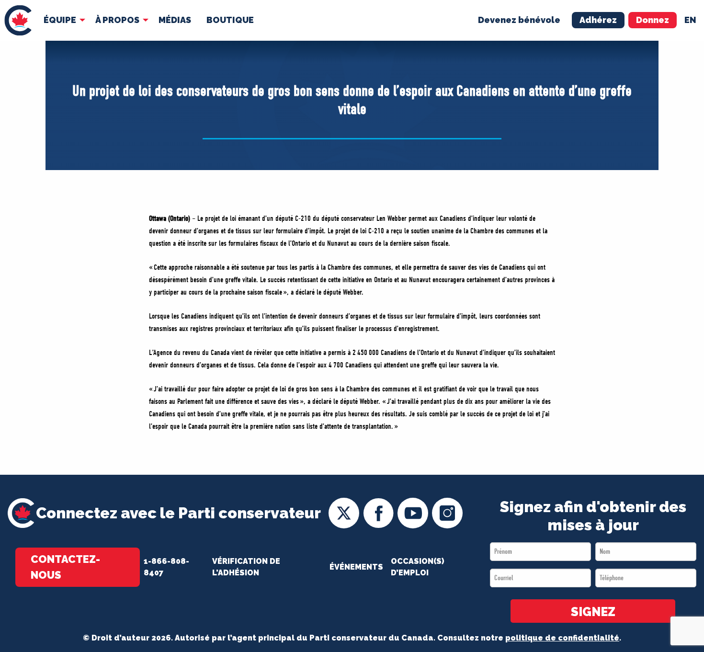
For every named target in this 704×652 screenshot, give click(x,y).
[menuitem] (18, 20)
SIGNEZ (593, 612)
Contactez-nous (65, 567)
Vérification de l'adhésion (246, 567)
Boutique (230, 20)
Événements (356, 567)
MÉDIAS (175, 20)
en (690, 20)
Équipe (60, 20)
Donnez (652, 20)
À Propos (117, 20)
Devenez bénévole (519, 20)
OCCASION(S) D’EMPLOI (417, 567)
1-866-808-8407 (166, 567)
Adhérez (598, 20)
